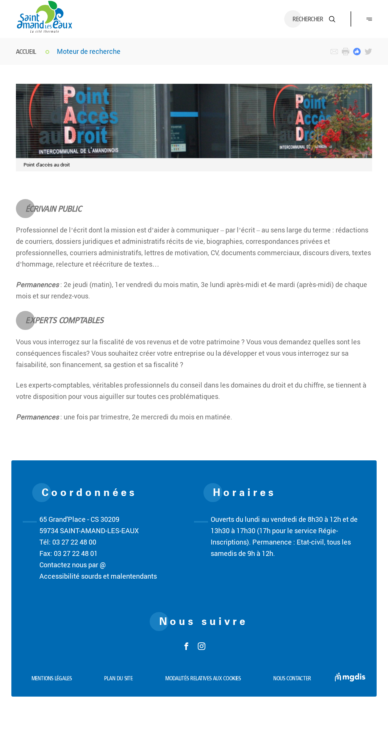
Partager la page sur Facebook (357, 51)
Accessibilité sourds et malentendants (98, 576)
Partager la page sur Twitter (368, 51)
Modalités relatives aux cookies (203, 678)
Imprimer (345, 51)
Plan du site (118, 678)
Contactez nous (334, 51)
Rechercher (308, 19)
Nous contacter (292, 678)
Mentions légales (51, 678)
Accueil (26, 51)
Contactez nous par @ (72, 564)
